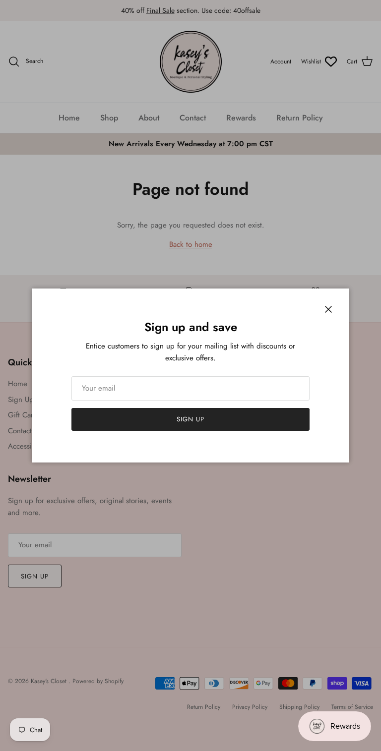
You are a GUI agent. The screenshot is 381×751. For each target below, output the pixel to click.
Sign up (190, 419)
